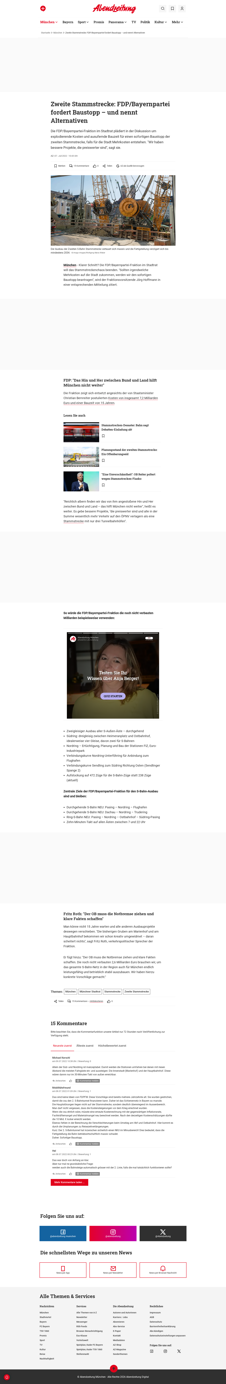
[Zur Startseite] (114, 13)
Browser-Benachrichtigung (89, 1331)
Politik (145, 22)
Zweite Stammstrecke (137, 991)
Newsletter (81, 1317)
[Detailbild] (170, 179)
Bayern (68, 22)
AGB (152, 1317)
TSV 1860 (44, 1331)
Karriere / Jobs (120, 1317)
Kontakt (117, 1335)
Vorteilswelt (82, 1340)
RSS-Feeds (81, 1326)
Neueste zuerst (62, 1045)
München (47, 22)
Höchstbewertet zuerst (112, 1045)
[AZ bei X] (179, 1351)
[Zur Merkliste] (172, 8)
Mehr (176, 22)
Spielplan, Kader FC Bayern (89, 1345)
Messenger (81, 1322)
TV (134, 22)
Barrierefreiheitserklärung (162, 1326)
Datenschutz (156, 1322)
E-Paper (117, 1331)
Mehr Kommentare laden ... (69, 1182)
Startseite (45, 32)
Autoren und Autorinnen (124, 1312)
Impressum (155, 1312)
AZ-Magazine (119, 1349)
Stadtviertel (45, 1317)
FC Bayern (45, 1326)
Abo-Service (119, 1326)
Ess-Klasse (81, 1335)
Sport (82, 22)
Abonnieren (118, 1322)
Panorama (116, 22)
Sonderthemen (120, 1354)
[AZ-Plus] (43, 9)
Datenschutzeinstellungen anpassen (168, 1335)
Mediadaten (119, 1340)
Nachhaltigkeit (47, 1358)
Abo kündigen (156, 1331)
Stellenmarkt (82, 1354)
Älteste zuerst (84, 1045)
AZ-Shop (117, 1345)
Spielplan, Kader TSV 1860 (89, 1349)
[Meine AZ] (182, 8)
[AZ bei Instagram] (165, 1351)
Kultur (159, 22)
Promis (99, 22)
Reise (42, 1354)
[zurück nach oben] (114, 1370)
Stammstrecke (73, 521)
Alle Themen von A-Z (86, 1312)
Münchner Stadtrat (90, 991)
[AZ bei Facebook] (152, 1351)
